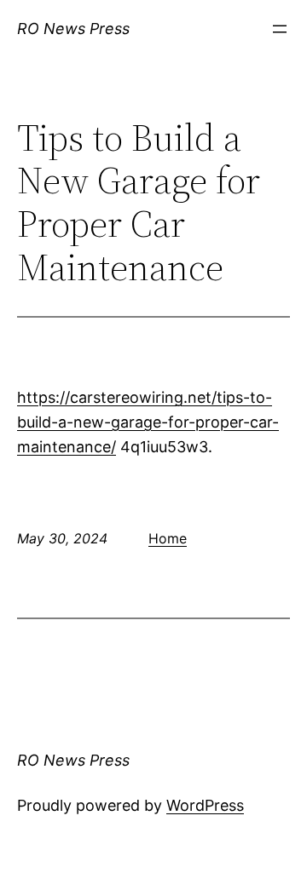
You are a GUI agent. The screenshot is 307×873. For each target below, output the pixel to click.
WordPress (205, 805)
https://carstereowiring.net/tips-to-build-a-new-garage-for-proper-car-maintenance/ (148, 422)
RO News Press (73, 28)
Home (167, 538)
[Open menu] (279, 29)
